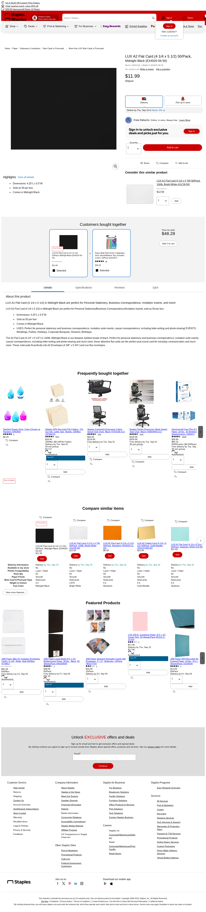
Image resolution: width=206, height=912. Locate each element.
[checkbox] (68, 270)
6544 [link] (141, 434)
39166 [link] (184, 437)
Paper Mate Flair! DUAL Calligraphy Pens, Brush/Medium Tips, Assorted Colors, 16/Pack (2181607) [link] (110, 255)
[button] (153, 18)
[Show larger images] (115, 166)
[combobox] (109, 18)
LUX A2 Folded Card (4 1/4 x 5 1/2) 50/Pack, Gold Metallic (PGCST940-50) (151, 545)
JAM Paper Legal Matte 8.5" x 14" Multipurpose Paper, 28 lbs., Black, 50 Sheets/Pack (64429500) (62, 661)
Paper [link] (14, 48)
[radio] (144, 100)
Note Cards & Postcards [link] (53, 48)
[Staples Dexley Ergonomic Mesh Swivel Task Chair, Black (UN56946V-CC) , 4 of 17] (150, 404)
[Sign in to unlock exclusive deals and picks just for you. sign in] (164, 131)
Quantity (134, 143)
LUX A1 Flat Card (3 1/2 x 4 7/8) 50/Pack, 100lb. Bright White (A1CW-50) (179, 183)
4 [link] (96, 666)
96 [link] (106, 261)
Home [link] (7, 48)
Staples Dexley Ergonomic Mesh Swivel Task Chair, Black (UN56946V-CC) (148, 430)
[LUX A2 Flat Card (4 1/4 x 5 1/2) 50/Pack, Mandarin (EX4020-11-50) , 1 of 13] (120, 533)
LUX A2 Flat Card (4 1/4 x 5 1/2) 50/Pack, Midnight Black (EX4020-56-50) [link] (67, 255)
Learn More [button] (184, 120)
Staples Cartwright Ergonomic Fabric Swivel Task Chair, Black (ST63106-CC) (106, 430)
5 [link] (138, 642)
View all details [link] (26, 177)
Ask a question (163, 69)
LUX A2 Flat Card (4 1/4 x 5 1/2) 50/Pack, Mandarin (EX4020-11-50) (118, 545)
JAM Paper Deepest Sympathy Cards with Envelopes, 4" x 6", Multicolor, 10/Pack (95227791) (106, 661)
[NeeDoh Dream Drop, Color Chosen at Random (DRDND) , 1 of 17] (23, 404)
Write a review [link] (147, 69)
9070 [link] (57, 437)
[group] (23, 432)
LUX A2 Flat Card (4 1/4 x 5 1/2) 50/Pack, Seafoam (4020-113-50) (187, 545)
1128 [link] (99, 434)
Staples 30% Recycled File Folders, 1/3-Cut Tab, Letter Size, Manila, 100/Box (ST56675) (64, 431)
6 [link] (13, 434)
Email (77, 753)
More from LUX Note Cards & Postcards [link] (86, 48)
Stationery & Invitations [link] (30, 48)
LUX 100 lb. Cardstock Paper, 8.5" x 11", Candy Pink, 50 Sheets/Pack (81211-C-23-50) (147, 637)
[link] (35, 2)
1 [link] (54, 666)
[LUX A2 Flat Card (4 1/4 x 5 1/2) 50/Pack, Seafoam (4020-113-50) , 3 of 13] (187, 534)
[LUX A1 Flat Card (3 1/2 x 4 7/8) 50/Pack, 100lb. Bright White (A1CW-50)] (140, 194)
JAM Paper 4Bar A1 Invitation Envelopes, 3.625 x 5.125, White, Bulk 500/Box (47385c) (20, 661)
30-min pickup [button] (52, 446)
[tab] (47, 287)
